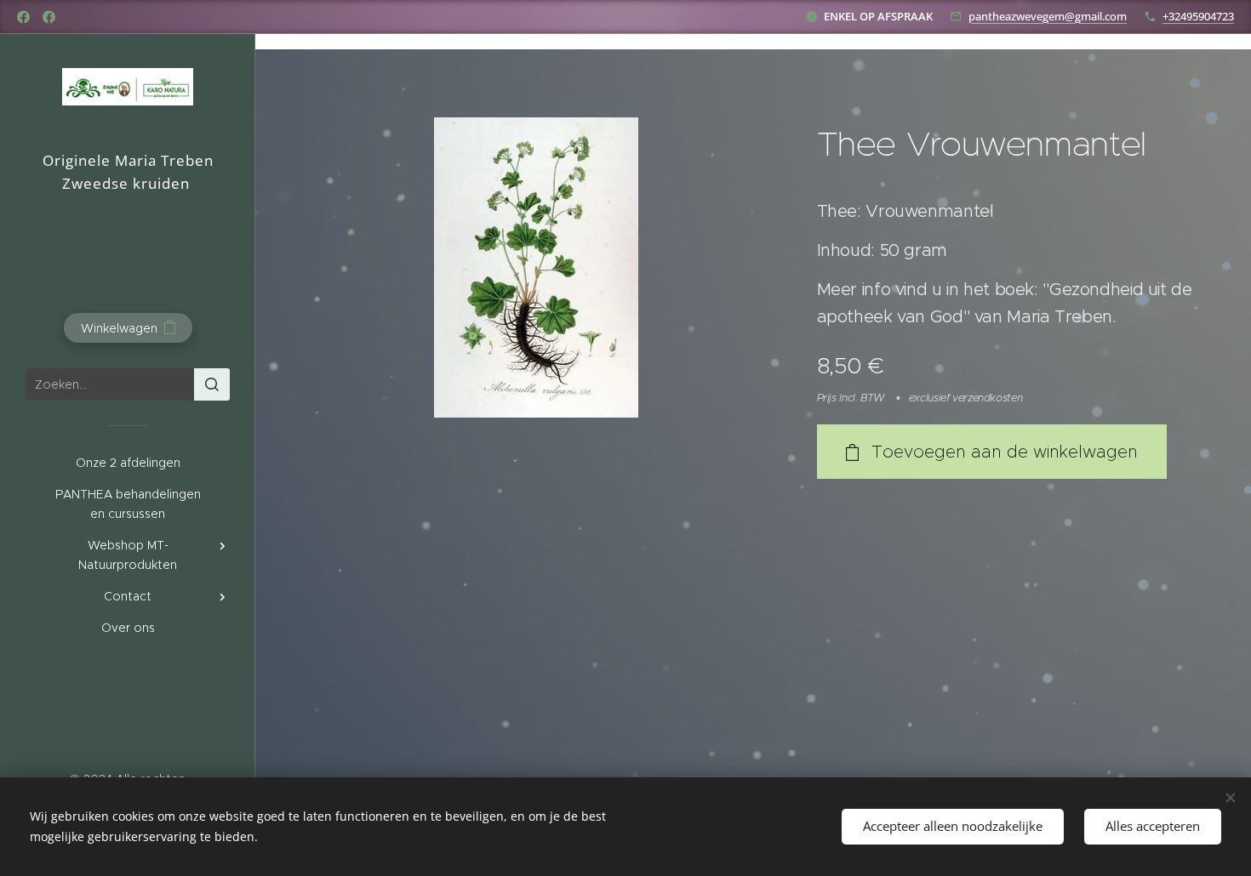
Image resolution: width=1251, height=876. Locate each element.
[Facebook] (23, 17)
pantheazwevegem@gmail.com (1047, 16)
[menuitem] (127, 463)
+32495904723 (1198, 16)
